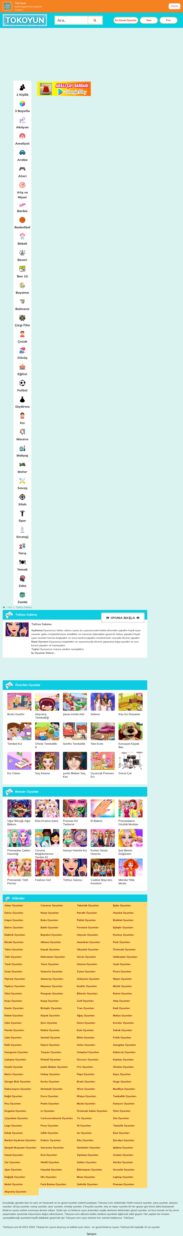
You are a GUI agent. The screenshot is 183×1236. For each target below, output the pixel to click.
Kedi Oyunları (121, 1008)
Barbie (22, 211)
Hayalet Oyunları (51, 1169)
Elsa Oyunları (121, 1133)
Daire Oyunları (86, 1022)
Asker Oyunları (13, 905)
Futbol (22, 390)
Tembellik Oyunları (124, 1096)
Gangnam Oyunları (16, 1052)
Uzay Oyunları (13, 971)
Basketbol (22, 227)
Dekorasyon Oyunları (17, 1088)
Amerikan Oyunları (88, 942)
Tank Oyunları (13, 964)
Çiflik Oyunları (49, 1133)
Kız (22, 423)
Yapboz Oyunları (14, 986)
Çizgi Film (22, 325)
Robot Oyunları (122, 993)
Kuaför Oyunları (87, 986)
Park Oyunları (121, 942)
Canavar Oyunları (52, 905)
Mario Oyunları (13, 1074)
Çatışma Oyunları (15, 1059)
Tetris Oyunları (13, 949)
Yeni (148, 20)
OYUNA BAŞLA (123, 618)
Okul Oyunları (13, 993)
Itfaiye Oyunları (86, 1096)
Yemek (22, 569)
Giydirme (22, 406)
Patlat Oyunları (86, 920)
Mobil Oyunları (13, 1184)
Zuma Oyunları (86, 971)
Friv (168, 20)
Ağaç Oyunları (86, 1015)
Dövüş (22, 358)
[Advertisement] (91, 56)
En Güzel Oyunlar (126, 20)
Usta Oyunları (13, 1022)
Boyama (22, 292)
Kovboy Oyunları (123, 934)
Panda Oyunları (14, 1030)
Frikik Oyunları (122, 1037)
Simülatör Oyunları (88, 1147)
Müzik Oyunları (122, 986)
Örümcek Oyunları (124, 949)
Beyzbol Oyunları (51, 934)
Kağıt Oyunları (13, 1096)
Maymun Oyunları (52, 986)
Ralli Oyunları (13, 1044)
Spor (22, 520)
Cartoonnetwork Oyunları (57, 1118)
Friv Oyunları (85, 1066)
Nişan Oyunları (122, 978)
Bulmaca (22, 309)
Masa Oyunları (86, 1177)
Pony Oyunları (49, 1125)
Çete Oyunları (13, 1037)
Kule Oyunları (85, 1030)
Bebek (22, 243)
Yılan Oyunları (121, 1111)
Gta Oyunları (121, 1118)
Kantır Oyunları (14, 1008)
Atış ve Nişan (22, 194)
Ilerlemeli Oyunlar (52, 1088)
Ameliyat (22, 143)
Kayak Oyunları (50, 949)
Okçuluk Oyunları (88, 949)
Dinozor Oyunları (87, 1059)
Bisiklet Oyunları (123, 920)
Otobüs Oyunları (123, 1066)
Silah (22, 504)
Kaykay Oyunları (123, 1059)
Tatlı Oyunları (13, 956)
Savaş (22, 488)
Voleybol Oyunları (88, 1052)
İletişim (91, 1234)
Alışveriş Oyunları (15, 1191)
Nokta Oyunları (50, 1030)
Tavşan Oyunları (51, 1052)
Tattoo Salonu (24, 607)
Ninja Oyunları (50, 912)
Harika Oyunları (123, 1162)
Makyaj (22, 455)
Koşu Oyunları (13, 1000)
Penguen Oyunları (52, 993)
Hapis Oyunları (13, 920)
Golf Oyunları (85, 1000)
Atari (22, 176)
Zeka (22, 586)
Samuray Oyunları (52, 978)
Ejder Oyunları (122, 905)
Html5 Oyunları (50, 1162)
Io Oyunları (48, 1111)
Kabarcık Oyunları (124, 1052)
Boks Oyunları (49, 920)
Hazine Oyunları (87, 964)
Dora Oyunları (49, 1096)
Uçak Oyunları (122, 964)
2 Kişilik (22, 95)
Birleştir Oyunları (51, 1008)
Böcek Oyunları (14, 942)
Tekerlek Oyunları (88, 905)
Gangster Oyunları (124, 1044)
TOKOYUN (24, 20)
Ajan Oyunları (13, 1169)
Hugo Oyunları (122, 1081)
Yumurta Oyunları (52, 971)
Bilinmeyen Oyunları (89, 1169)
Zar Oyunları (12, 1162)
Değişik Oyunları (14, 1177)
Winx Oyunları (86, 1088)
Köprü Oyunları (50, 1044)
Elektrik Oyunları (14, 934)
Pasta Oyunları (50, 1103)
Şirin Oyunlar (49, 1022)
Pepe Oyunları (86, 1074)
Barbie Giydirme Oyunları (20, 1140)
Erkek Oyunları (13, 1133)
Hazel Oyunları (13, 1155)
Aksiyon (22, 127)
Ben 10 (22, 276)
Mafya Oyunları (122, 1015)
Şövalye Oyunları (123, 1140)
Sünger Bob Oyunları (17, 1081)
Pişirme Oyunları (14, 978)
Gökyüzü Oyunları (88, 978)
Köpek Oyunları (50, 1015)
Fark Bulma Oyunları (53, 1184)
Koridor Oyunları (123, 1022)
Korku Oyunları (50, 1081)
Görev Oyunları (86, 956)
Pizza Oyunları (122, 971)
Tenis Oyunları (50, 964)
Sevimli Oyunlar (50, 1037)
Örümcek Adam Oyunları (92, 1111)
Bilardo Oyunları (87, 993)
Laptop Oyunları (123, 1177)
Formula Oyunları (88, 927)
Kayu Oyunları (122, 1074)
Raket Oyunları (13, 1015)
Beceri (22, 260)
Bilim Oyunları (86, 1037)
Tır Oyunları (84, 1118)
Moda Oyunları (86, 1103)
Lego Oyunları (13, 1125)
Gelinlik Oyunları (87, 1184)
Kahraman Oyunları (53, 956)
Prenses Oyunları (123, 1184)
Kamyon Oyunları (124, 1103)
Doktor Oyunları (51, 1140)
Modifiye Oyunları (124, 1088)
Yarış (22, 553)
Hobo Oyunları (86, 1044)
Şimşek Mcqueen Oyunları (20, 1147)
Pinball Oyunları (51, 1059)
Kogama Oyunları (15, 1111)
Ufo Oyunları (48, 1177)
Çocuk (22, 341)
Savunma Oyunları (52, 1147)
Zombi (22, 602)
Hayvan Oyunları (87, 934)
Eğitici (22, 374)
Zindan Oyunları (123, 1155)
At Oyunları (84, 1125)
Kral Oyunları (49, 1155)
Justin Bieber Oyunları (54, 1066)
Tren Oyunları (85, 1008)
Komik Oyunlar (13, 1066)
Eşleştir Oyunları (123, 927)
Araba (22, 160)
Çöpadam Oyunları (16, 1118)
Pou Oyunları (12, 1103)
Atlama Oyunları (51, 942)
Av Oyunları (84, 1133)
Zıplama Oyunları (87, 1155)
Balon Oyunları (13, 927)
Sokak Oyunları (122, 1030)
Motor (22, 472)
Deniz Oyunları (13, 912)
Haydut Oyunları (123, 912)
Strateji (22, 537)
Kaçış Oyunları (50, 1000)
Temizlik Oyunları (124, 1125)
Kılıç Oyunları (85, 1140)
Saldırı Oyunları (87, 1162)
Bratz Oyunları (86, 1081)
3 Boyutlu (22, 111)
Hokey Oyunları (50, 1074)
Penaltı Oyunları (87, 912)
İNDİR (174, 6)
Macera (22, 439)
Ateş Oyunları (121, 1000)
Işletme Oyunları (123, 1147)
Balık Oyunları (49, 927)
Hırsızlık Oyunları (124, 1169)
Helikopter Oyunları (125, 956)
